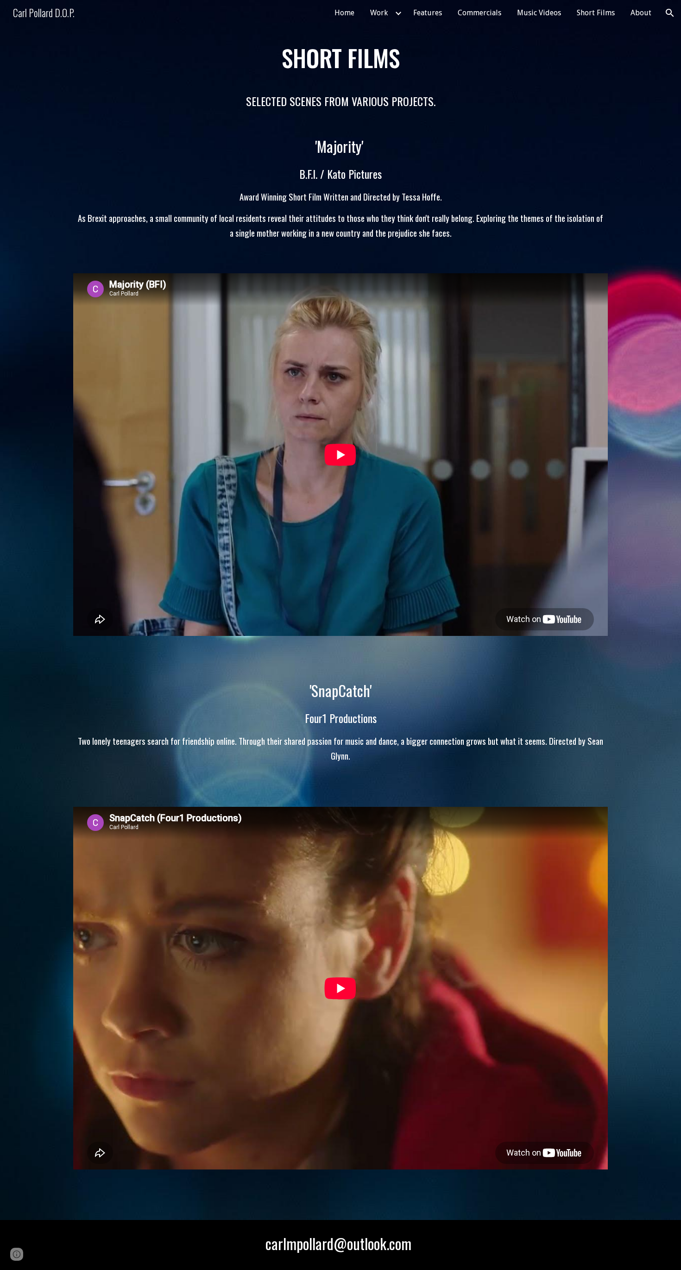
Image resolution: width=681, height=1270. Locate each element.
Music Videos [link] (539, 12)
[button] (670, 13)
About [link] (641, 12)
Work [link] (379, 12)
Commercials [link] (479, 12)
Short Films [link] (596, 12)
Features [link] (427, 12)
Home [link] (344, 12)
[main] (340, 146)
